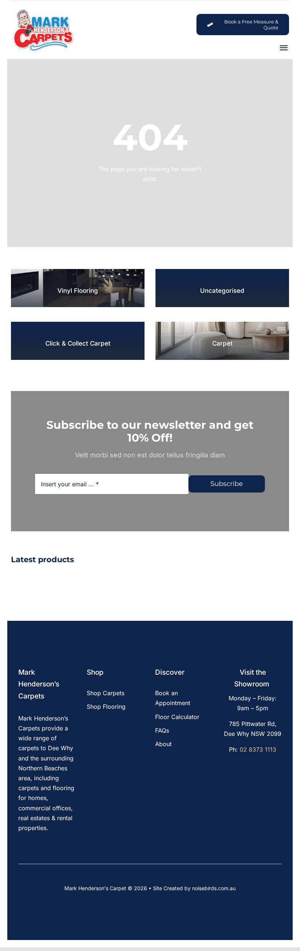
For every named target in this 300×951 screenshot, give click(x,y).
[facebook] (20, 846)
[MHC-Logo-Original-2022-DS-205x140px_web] (43, 10)
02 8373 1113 (258, 749)
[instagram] (32, 846)
